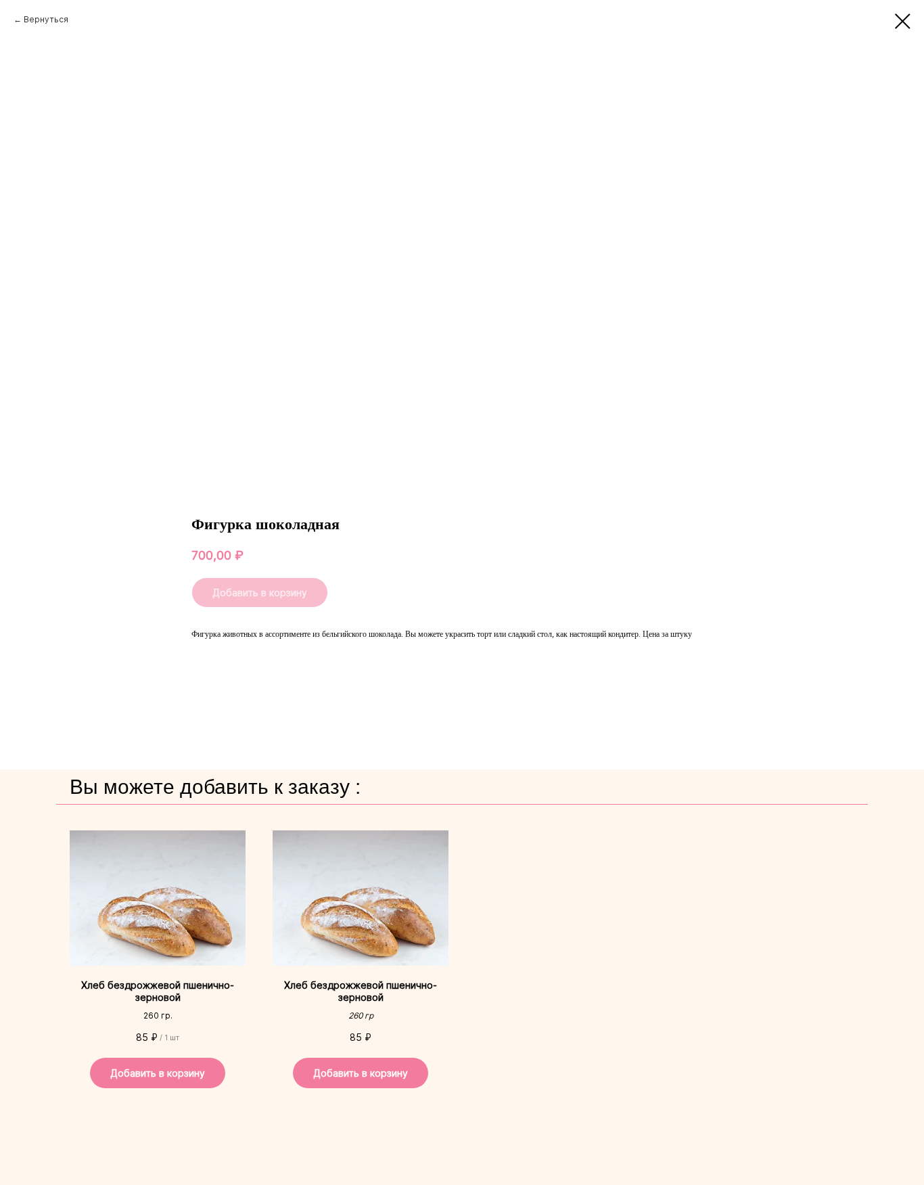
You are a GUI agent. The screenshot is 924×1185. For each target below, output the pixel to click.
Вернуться (46, 19)
